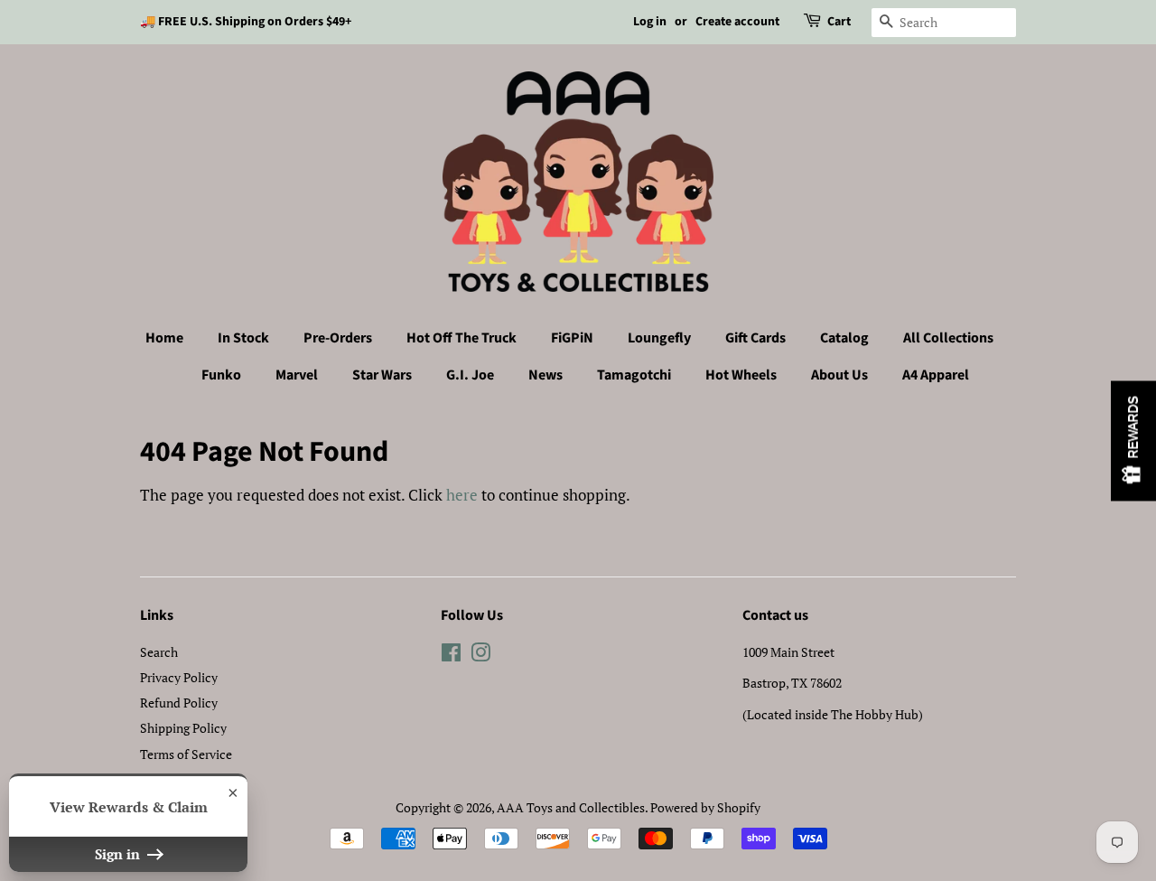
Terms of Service (186, 754)
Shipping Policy (183, 727)
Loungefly (659, 338)
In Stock (243, 338)
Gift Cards (755, 338)
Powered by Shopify (705, 807)
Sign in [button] (119, 854)
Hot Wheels (741, 375)
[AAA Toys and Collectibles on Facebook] (451, 655)
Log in (650, 22)
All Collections (948, 338)
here (462, 494)
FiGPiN (572, 338)
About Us (839, 375)
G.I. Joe (470, 375)
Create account (737, 22)
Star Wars (382, 375)
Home (164, 338)
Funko (221, 375)
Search (159, 652)
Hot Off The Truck (461, 338)
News (545, 375)
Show (1133, 440)
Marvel (296, 375)
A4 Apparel (935, 375)
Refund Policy (179, 702)
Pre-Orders (337, 338)
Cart (839, 22)
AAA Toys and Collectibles (571, 807)
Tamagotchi (634, 375)
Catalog (844, 338)
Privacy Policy (179, 677)
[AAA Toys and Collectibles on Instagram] (480, 655)
